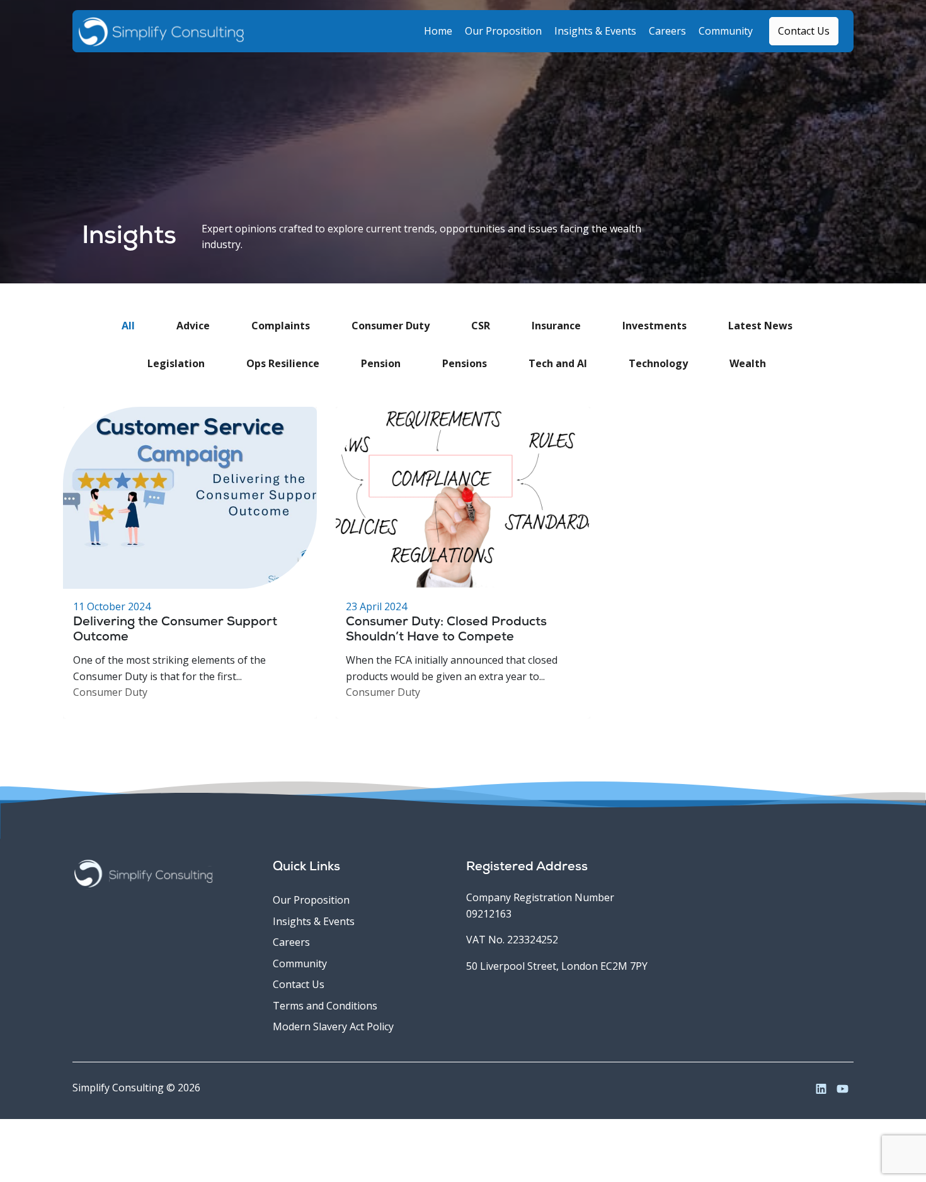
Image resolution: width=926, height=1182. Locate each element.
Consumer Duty (110, 692)
